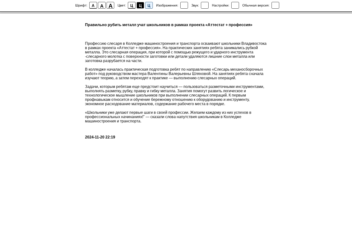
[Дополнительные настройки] (235, 5)
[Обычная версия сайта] (275, 5)
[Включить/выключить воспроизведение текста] (205, 5)
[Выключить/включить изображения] (184, 5)
